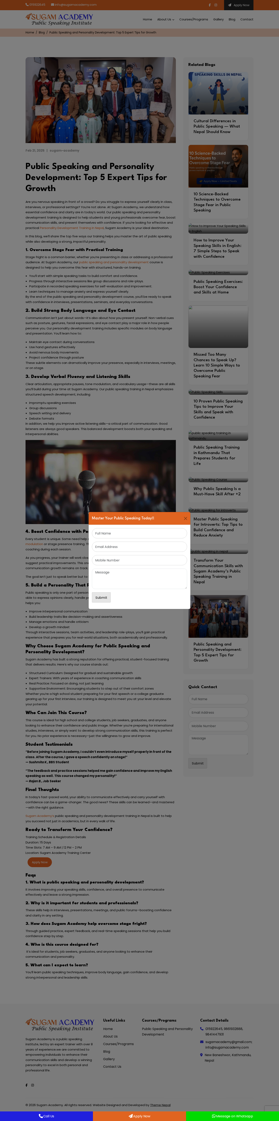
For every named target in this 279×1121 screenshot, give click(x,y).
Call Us (48, 1116)
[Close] (185, 518)
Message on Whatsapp (234, 1116)
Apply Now (141, 1116)
